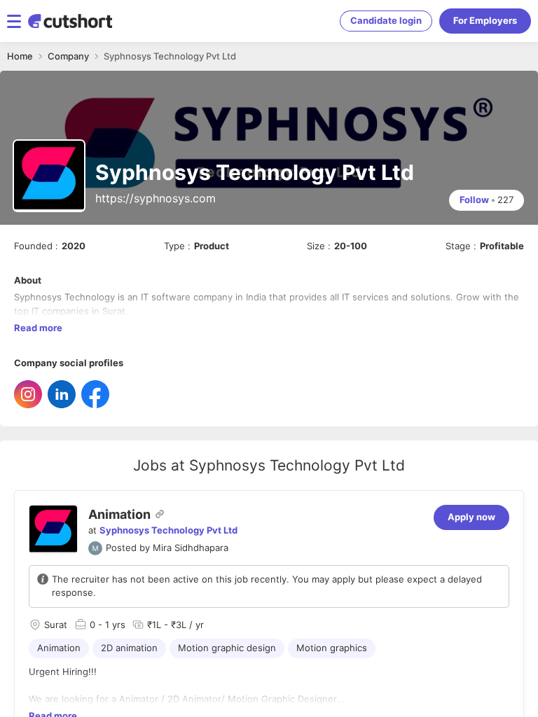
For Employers (485, 20)
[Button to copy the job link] (159, 514)
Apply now (471, 516)
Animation (119, 514)
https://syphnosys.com (155, 198)
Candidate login (386, 20)
